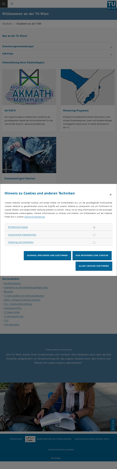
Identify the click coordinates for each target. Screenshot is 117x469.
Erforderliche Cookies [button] (18, 227)
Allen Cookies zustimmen (94, 266)
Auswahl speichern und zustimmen (47, 255)
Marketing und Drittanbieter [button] (21, 242)
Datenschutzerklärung (34, 217)
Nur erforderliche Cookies (92, 255)
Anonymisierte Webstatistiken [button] (22, 235)
